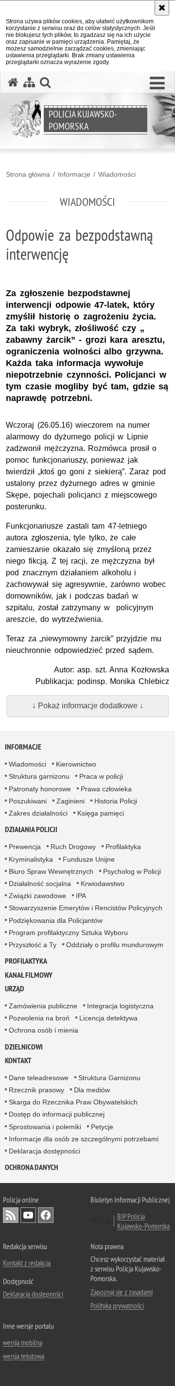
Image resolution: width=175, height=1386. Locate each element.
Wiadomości (117, 174)
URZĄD (14, 989)
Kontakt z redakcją (27, 1263)
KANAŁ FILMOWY (28, 975)
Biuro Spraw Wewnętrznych (51, 871)
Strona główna (28, 174)
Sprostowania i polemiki (45, 1127)
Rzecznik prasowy (36, 1090)
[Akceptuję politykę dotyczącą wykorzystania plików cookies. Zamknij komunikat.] (162, 8)
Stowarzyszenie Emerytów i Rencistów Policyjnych (85, 908)
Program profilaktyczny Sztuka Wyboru (68, 932)
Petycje (102, 1127)
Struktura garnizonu (39, 776)
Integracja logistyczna (120, 1006)
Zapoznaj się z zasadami (121, 1292)
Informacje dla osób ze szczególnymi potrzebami (83, 1139)
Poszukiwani (28, 801)
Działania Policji (31, 829)
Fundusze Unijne (89, 859)
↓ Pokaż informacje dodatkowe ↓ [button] (87, 705)
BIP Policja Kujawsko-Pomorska (143, 1221)
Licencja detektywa (108, 1018)
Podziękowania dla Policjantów (56, 920)
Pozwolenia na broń (39, 1018)
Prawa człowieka (106, 789)
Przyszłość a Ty (32, 945)
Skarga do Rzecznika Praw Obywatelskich (73, 1102)
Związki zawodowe (37, 896)
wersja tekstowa (23, 1356)
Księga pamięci (100, 813)
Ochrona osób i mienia (43, 1030)
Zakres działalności (38, 813)
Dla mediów (92, 1090)
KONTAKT (18, 1060)
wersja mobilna (22, 1342)
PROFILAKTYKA (26, 961)
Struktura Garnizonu (109, 1078)
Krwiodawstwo (102, 883)
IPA (81, 896)
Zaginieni (70, 801)
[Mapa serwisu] (29, 82)
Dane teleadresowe (39, 1078)
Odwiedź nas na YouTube (28, 1215)
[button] (157, 83)
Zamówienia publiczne (43, 1006)
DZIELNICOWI (24, 1047)
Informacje (74, 174)
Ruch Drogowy (73, 847)
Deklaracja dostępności (44, 1151)
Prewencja (25, 847)
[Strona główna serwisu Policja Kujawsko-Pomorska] (13, 82)
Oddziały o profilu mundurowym (114, 945)
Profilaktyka (123, 847)
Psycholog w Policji (132, 871)
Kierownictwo (76, 764)
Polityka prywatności (117, 1305)
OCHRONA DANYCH (31, 1167)
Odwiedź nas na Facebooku (45, 1215)
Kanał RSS (10, 1215)
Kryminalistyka (31, 859)
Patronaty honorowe (40, 789)
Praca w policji (101, 776)
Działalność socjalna (40, 883)
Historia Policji (115, 801)
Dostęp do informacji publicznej (57, 1114)
